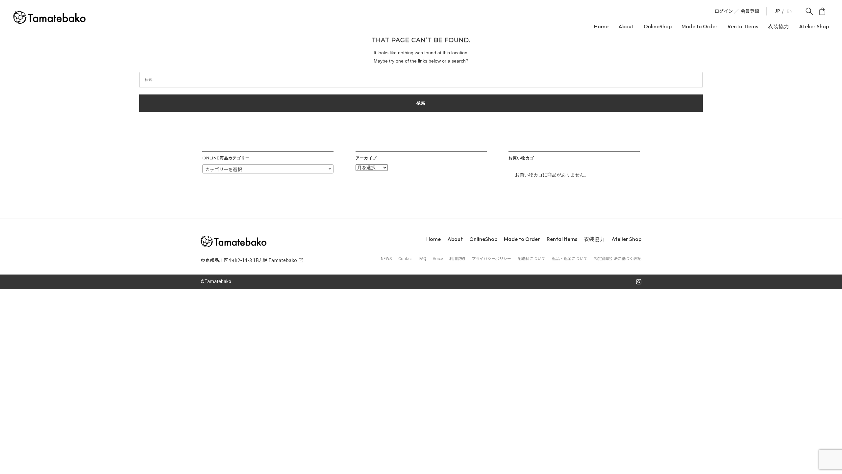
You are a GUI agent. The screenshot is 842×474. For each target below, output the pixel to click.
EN (790, 11)
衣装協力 (778, 26)
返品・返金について (569, 258)
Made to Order (699, 26)
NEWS (386, 258)
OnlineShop (658, 26)
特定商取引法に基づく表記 (617, 258)
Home (601, 26)
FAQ (422, 258)
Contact (405, 258)
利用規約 (457, 258)
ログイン (723, 11)
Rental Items (743, 26)
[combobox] (268, 168)
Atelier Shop (814, 26)
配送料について (531, 258)
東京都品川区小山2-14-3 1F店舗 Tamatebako (249, 260)
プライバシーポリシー (491, 258)
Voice (438, 258)
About (626, 26)
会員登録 (750, 11)
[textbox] (268, 169)
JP (777, 11)
